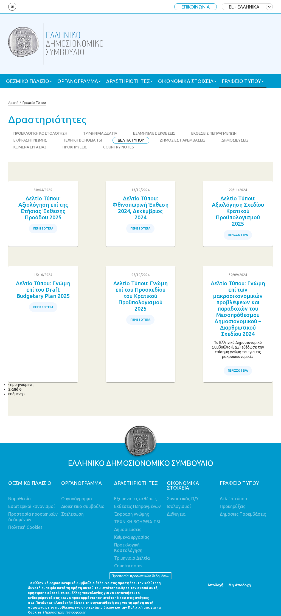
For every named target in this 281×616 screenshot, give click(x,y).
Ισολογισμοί (179, 506)
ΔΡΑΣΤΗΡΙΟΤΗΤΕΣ (128, 81)
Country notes (128, 565)
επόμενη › (16, 394)
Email (12, 7)
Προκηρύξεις (232, 506)
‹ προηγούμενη (20, 384)
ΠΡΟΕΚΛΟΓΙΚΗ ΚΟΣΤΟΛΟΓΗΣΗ (40, 133)
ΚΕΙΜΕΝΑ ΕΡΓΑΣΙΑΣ (30, 147)
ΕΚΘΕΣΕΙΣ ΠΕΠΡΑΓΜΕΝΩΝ (214, 133)
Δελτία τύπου (233, 498)
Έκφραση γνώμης (131, 514)
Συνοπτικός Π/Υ (183, 498)
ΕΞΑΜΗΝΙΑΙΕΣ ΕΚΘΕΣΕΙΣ (154, 133)
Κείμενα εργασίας (131, 537)
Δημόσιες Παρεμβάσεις (243, 514)
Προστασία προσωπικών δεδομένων (140, 576)
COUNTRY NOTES (118, 147)
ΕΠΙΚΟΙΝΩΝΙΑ (195, 6)
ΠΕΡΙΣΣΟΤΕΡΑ (43, 228)
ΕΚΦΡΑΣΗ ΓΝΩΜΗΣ (30, 140)
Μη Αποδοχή (240, 585)
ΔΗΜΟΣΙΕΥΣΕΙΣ (235, 140)
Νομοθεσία (19, 498)
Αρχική (13, 102)
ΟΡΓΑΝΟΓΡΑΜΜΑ (77, 81)
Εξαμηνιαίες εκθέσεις (135, 498)
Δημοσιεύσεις (127, 529)
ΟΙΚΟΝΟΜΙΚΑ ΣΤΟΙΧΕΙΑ (185, 81)
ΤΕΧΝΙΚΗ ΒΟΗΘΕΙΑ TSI (82, 140)
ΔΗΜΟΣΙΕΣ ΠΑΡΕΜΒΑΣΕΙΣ (183, 140)
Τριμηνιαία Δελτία (132, 558)
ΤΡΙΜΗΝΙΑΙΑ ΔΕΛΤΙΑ (100, 133)
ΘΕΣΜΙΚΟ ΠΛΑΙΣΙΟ (27, 81)
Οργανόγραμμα (76, 498)
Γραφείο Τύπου (34, 102)
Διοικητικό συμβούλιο (83, 506)
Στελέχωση (72, 514)
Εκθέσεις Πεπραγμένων (137, 506)
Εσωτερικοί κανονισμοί (31, 506)
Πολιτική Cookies (25, 527)
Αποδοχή (215, 585)
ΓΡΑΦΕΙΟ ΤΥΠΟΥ (241, 81)
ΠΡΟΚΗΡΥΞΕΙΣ (75, 147)
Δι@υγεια (176, 514)
